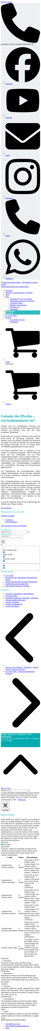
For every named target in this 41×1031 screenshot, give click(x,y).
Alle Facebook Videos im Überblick (14, 526)
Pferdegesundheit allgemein (15, 600)
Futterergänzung (11, 522)
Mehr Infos (22, 800)
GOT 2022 (9, 575)
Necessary (7, 845)
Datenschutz (21, 734)
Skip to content (6, 2)
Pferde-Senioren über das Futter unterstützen (21, 582)
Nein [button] (14, 800)
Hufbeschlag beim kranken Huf (16, 584)
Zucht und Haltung (12, 606)
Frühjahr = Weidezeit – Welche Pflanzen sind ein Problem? (21, 668)
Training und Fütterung (13, 604)
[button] (15, 287)
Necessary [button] (4, 842)
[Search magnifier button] (3, 542)
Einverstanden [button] (6, 800)
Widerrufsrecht (6, 736)
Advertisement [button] (6, 997)
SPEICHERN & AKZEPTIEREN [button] (13, 1020)
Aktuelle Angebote (7, 516)
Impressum (12, 734)
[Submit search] (29, 532)
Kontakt (4, 734)
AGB (29, 734)
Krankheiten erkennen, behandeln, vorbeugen (21, 598)
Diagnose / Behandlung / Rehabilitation (19, 594)
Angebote (9, 520)
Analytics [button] (4, 984)
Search (3, 532)
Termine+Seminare (12, 602)
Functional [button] (5, 958)
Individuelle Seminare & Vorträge (17, 586)
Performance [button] (5, 971)
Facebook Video (11, 596)
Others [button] (3, 1009)
